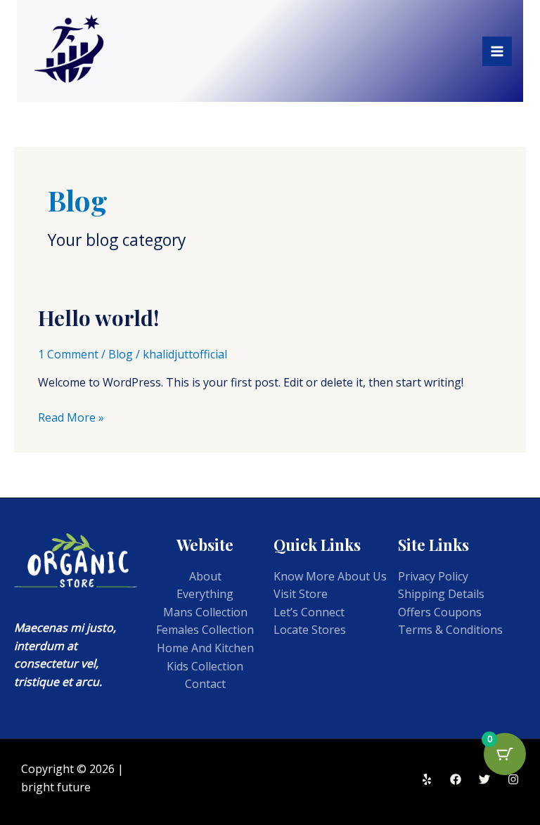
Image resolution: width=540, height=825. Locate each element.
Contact (205, 683)
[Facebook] (455, 779)
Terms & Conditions (450, 629)
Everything (204, 594)
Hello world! (98, 318)
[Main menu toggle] (497, 51)
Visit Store (301, 594)
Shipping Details (441, 594)
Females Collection (205, 629)
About (205, 576)
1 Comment (68, 354)
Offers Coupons (440, 612)
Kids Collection (205, 666)
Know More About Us (330, 576)
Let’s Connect (309, 612)
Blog (120, 354)
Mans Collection (205, 612)
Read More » (71, 417)
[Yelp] (426, 779)
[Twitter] (484, 779)
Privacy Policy (433, 576)
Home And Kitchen (205, 648)
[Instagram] (513, 779)
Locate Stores (310, 629)
